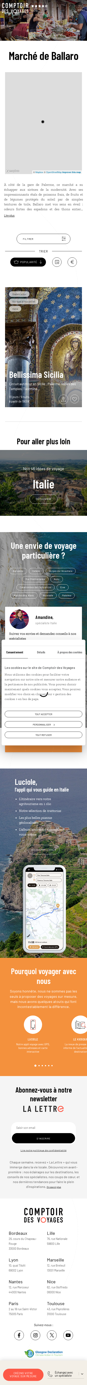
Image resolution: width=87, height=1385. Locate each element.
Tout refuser (43, 734)
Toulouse (56, 1303)
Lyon (13, 1259)
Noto (56, 579)
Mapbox (39, 172)
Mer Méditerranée (35, 579)
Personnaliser (42, 724)
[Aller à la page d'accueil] (15, 8)
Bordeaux (18, 1233)
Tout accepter (43, 714)
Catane (36, 570)
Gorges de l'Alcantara (60, 570)
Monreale (48, 595)
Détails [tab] (41, 652)
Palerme (66, 595)
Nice (51, 1281)
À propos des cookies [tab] (69, 652)
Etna (62, 587)
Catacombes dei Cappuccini (35, 587)
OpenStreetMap (54, 172)
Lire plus (9, 215)
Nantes (16, 1281)
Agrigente (18, 570)
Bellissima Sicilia (36, 374)
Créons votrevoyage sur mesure (23, 1375)
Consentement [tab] (14, 652)
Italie (43, 478)
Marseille (55, 1259)
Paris (13, 1303)
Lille (51, 1233)
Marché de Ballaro (24, 595)
